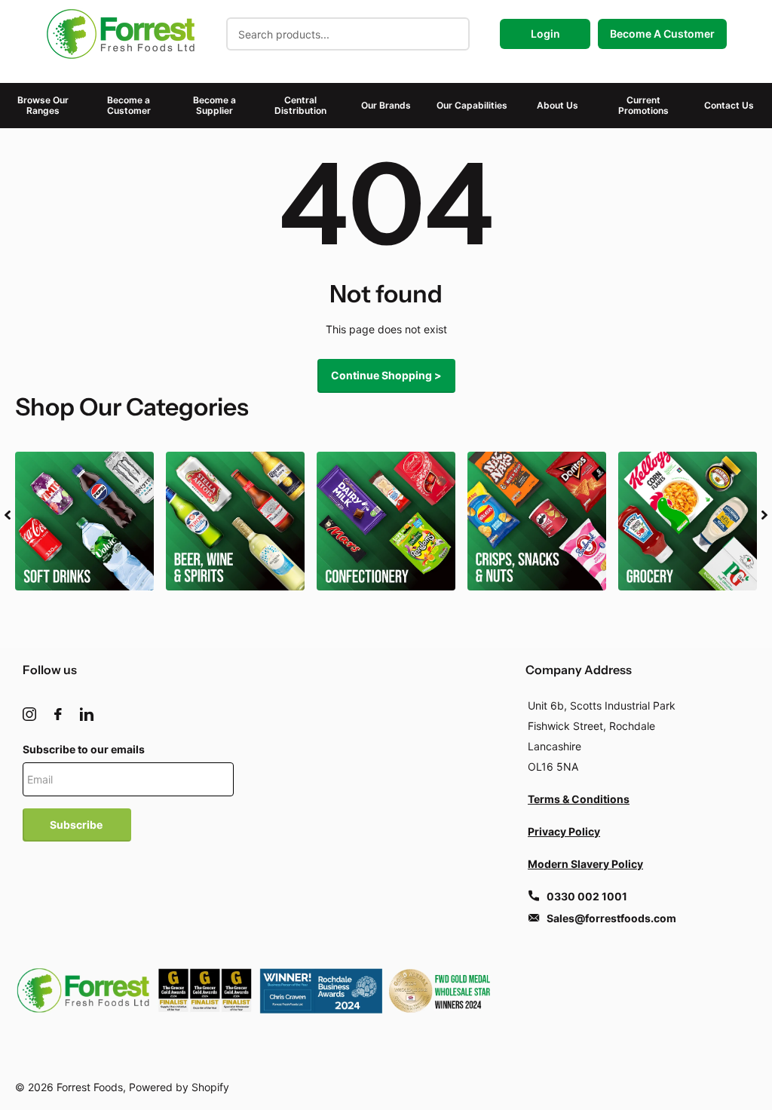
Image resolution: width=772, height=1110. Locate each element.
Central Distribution (300, 105)
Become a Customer (129, 105)
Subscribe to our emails (84, 749)
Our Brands (386, 105)
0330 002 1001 (587, 896)
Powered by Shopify (179, 1087)
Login (545, 33)
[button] (7, 515)
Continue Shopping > (386, 375)
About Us (557, 105)
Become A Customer (662, 33)
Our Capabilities (472, 105)
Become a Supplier (214, 105)
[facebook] (58, 714)
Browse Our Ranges (43, 105)
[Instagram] (29, 714)
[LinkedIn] (86, 714)
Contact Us (729, 105)
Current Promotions (643, 105)
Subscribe (77, 824)
